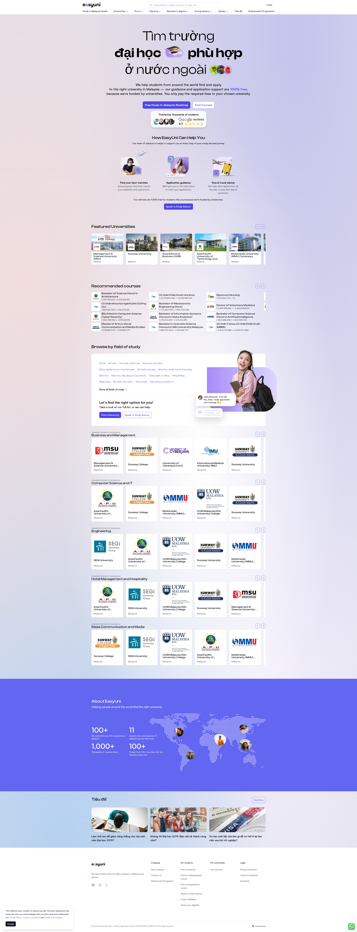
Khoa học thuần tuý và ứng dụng (175, 369)
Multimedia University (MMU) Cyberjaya (245, 255)
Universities (119, 11)
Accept (10, 924)
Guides (221, 11)
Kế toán (112, 363)
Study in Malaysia (188, 899)
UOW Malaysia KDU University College (209, 512)
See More (260, 801)
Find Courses (203, 105)
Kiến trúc (104, 375)
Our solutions (216, 869)
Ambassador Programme (261, 11)
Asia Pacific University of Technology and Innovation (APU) (207, 257)
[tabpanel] (178, 74)
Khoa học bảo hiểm (152, 363)
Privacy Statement (32, 917)
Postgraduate (202, 11)
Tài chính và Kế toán (129, 363)
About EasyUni (157, 869)
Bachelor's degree (176, 11)
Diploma (153, 11)
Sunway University (139, 253)
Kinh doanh (141, 381)
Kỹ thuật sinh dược (123, 381)
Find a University (110, 415)
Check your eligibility (190, 905)
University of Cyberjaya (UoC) (173, 464)
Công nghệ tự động (159, 375)
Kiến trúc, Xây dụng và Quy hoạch (128, 375)
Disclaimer (244, 881)
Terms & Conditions (54, 917)
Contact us (156, 875)
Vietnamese (260, 926)
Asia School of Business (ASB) (171, 255)
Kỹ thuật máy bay (146, 369)
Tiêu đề (238, 11)
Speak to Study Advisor (178, 206)
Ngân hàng (104, 381)
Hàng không (178, 375)
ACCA (102, 363)
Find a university (188, 869)
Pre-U (138, 11)
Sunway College (138, 464)
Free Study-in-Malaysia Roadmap (166, 105)
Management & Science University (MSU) (105, 256)
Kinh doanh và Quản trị (162, 381)
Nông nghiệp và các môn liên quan (117, 369)
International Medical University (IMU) (210, 464)
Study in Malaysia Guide (95, 11)
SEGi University (103, 560)
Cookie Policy (15, 917)
